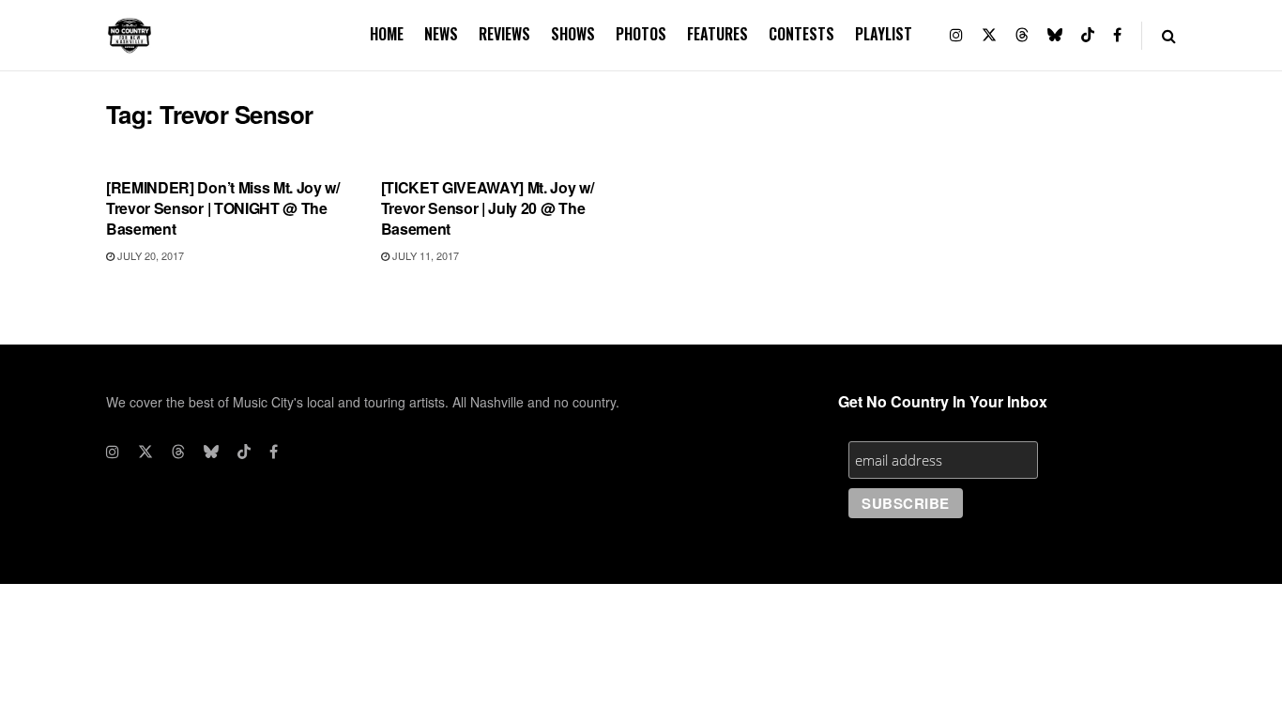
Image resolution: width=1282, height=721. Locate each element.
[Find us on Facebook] (1117, 35)
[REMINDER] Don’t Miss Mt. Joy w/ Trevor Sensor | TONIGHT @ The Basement (223, 208)
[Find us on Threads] (1022, 35)
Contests (801, 34)
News (441, 34)
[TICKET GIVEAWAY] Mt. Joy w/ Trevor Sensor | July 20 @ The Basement (487, 208)
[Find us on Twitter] (989, 35)
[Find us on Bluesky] (1054, 35)
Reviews (504, 34)
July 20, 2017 (149, 255)
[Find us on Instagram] (956, 35)
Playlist (883, 34)
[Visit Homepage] (129, 35)
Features (717, 34)
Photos (641, 34)
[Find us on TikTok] (1087, 35)
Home (387, 34)
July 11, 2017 (424, 255)
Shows (573, 34)
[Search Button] (1169, 35)
